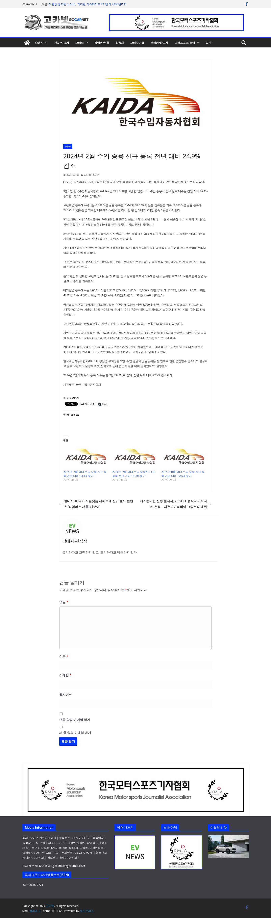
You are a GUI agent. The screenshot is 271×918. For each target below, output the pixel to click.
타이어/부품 (101, 42)
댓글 (63, 602)
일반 (208, 42)
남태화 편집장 (91, 174)
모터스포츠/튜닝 (185, 42)
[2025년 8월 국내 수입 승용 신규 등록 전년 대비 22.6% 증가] (183, 457)
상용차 (120, 42)
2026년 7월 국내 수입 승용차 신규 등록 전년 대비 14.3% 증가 (133, 474)
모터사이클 (137, 42)
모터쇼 (79, 42)
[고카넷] (27, 42)
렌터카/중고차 (159, 42)
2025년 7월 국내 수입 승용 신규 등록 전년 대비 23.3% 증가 (85, 474)
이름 (63, 656)
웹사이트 (65, 694)
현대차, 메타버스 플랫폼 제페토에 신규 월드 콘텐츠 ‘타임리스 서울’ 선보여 (98, 504)
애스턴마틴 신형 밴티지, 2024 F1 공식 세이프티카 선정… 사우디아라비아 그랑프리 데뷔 (173, 504)
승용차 (39, 42)
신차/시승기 (61, 42)
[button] (45, 42)
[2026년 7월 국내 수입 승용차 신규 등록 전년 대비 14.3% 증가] (134, 457)
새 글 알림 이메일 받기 (75, 732)
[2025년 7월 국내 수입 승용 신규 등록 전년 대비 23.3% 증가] (85, 457)
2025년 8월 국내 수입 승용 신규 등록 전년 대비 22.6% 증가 (183, 474)
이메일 (65, 675)
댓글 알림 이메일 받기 (74, 719)
